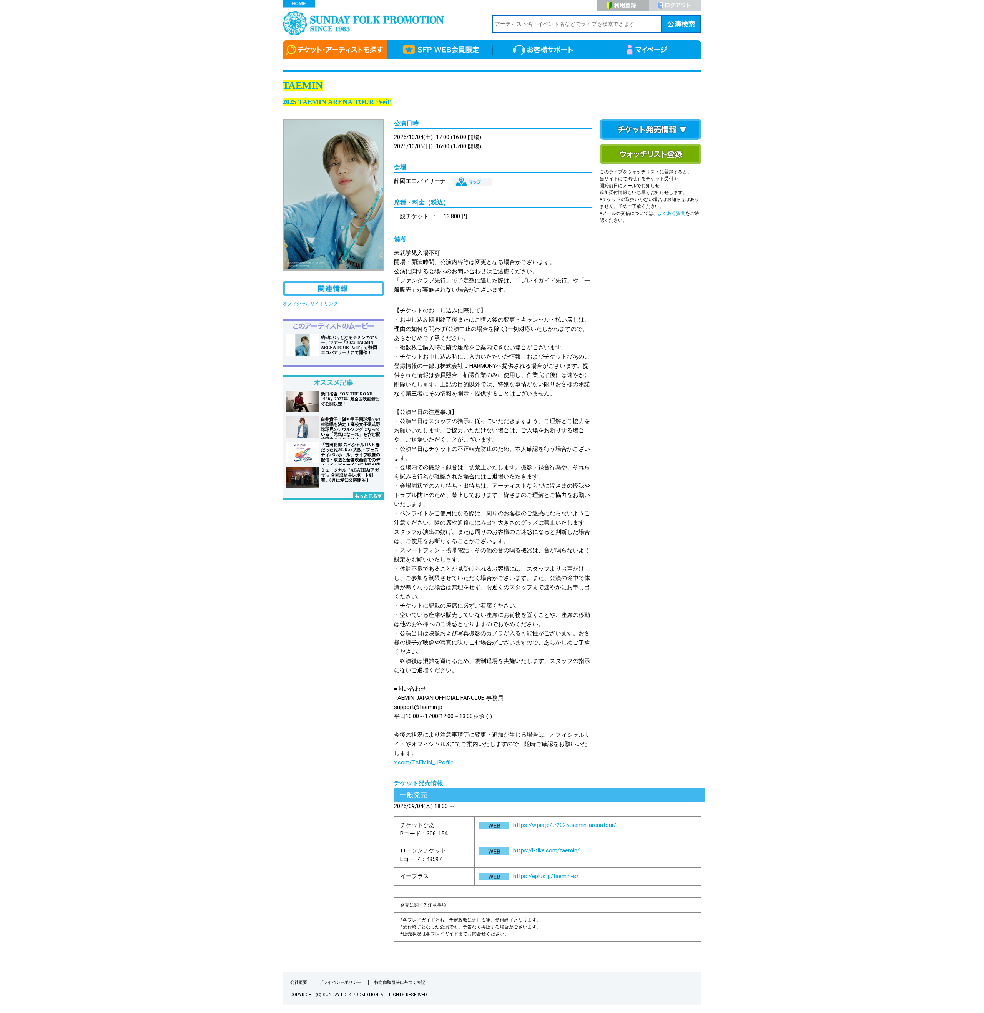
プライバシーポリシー (340, 982)
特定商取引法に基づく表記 (399, 982)
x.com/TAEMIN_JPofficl (424, 762)
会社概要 (298, 982)
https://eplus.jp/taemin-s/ (545, 876)
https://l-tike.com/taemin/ (546, 850)
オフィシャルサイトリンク (310, 303)
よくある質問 (671, 213)
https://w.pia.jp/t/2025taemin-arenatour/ (564, 825)
